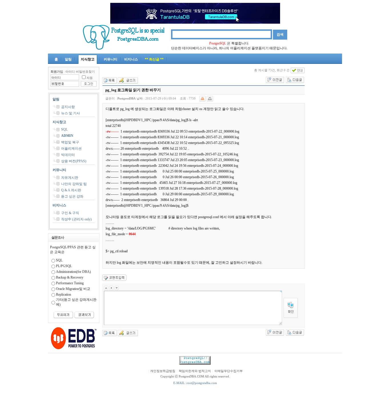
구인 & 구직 (70, 213)
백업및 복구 (70, 142)
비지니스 (131, 59)
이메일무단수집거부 (228, 371)
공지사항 (68, 107)
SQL (64, 129)
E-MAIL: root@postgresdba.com (195, 383)
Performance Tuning (70, 283)
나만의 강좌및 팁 (74, 184)
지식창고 (88, 59)
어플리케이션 (71, 149)
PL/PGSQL (64, 266)
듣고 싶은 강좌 (72, 196)
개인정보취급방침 (162, 371)
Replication (63, 295)
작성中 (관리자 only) (76, 219)
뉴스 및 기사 (70, 113)
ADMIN (67, 136)
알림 (68, 59)
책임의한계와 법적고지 (195, 371)
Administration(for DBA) (73, 272)
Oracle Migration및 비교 (73, 289)
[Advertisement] (325, 152)
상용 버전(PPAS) (73, 161)
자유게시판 (69, 178)
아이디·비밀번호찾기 (80, 71)
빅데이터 (68, 155)
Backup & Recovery (69, 277)
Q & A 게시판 (71, 190)
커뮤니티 (110, 59)
